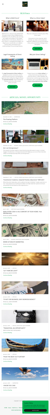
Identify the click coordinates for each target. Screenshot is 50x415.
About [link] (9, 407)
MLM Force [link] (15, 407)
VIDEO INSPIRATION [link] (16, 410)
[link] (25, 4)
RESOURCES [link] (22, 407)
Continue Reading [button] (7, 124)
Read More (37, 48)
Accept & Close (35, 410)
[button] (5, 4)
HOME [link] (5, 407)
